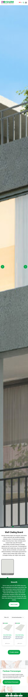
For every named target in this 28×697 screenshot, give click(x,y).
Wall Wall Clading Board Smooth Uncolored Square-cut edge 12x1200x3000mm (19, 637)
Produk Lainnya (14, 652)
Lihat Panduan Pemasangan (11, 682)
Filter (5, 617)
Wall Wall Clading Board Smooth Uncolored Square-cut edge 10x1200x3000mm (7, 637)
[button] (25, 267)
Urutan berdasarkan (17, 617)
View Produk (14, 604)
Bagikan (8, 643)
